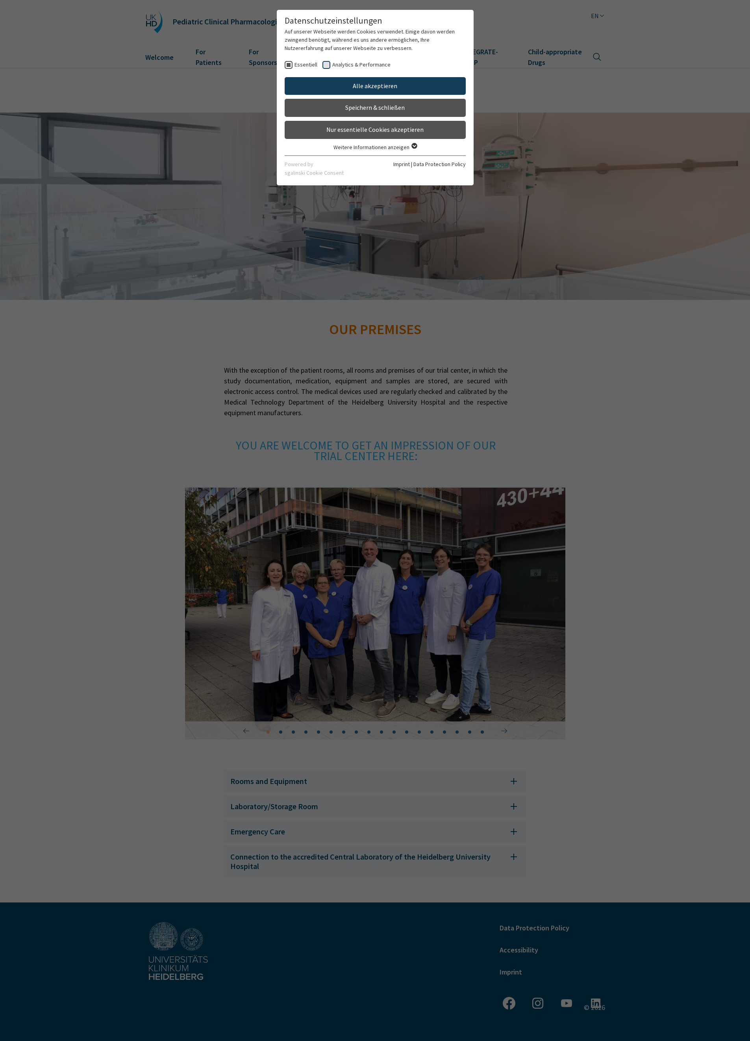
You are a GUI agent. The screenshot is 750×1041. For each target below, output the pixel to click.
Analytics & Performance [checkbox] (361, 64)
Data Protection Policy (439, 164)
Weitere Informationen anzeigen (372, 147)
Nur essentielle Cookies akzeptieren (375, 129)
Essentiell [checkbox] (305, 64)
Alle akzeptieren (375, 86)
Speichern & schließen (375, 107)
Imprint (401, 164)
